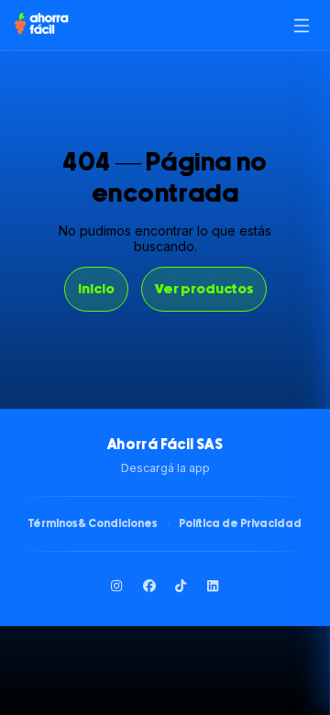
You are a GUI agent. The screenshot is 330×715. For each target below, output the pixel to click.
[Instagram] (117, 585)
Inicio (96, 289)
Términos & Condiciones (92, 524)
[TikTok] (181, 585)
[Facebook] (149, 585)
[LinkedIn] (213, 585)
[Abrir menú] (301, 25)
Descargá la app (165, 468)
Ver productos (204, 289)
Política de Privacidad (240, 524)
